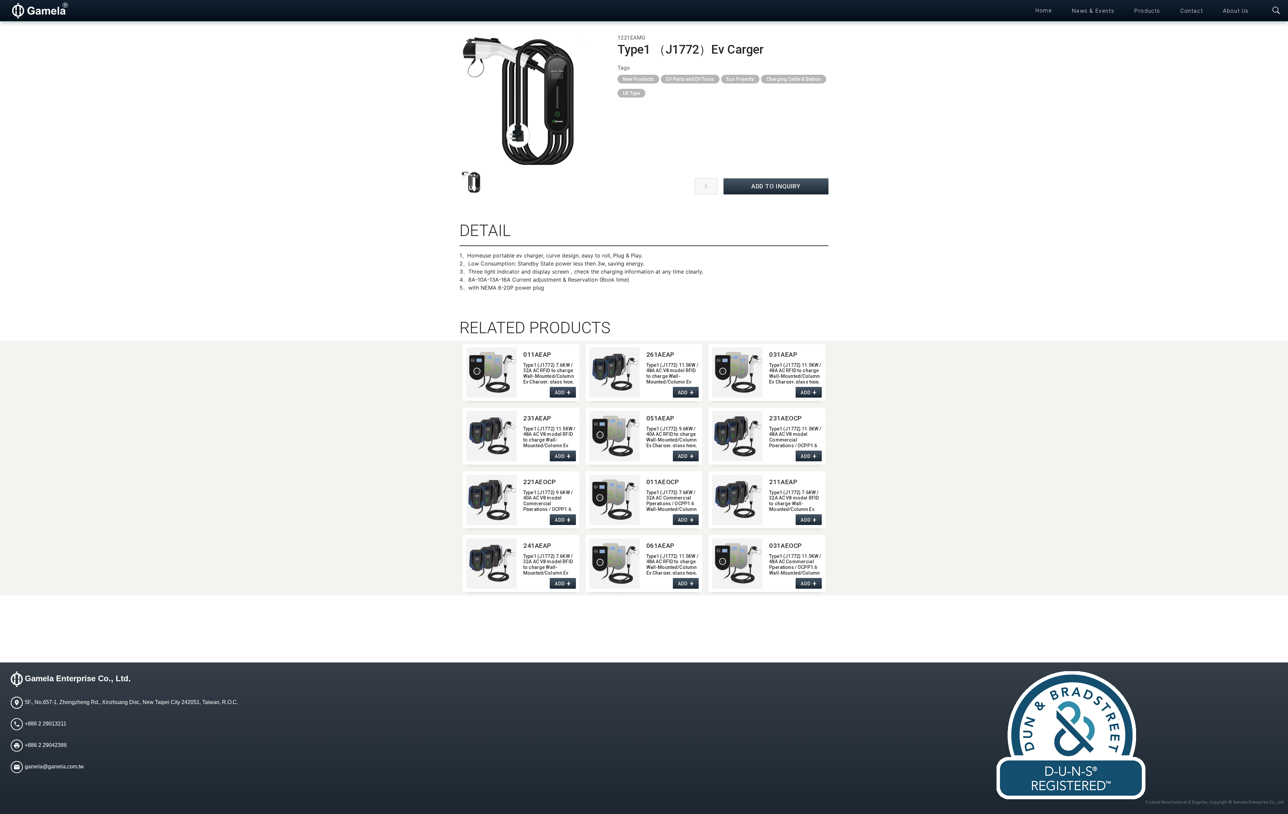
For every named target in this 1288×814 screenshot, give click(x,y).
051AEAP (660, 418)
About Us (1236, 11)
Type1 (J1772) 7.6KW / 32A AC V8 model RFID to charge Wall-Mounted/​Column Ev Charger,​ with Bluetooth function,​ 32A (795, 500)
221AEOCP (539, 482)
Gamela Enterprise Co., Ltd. (78, 678)
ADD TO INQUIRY (776, 186)
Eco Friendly (740, 79)
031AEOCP (785, 545)
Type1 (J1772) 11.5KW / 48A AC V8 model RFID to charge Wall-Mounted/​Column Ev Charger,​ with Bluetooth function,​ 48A (549, 436)
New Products (638, 79)
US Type (631, 93)
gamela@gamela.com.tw (54, 766)
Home (1043, 10)
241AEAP (537, 545)
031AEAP (783, 354)
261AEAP (660, 354)
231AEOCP (785, 418)
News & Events (1093, 11)
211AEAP (783, 482)
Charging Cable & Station (793, 79)
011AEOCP (662, 482)
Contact (1191, 11)
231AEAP (537, 418)
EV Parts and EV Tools (690, 79)
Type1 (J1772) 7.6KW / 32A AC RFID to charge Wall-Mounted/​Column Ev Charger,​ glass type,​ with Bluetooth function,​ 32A (549, 373)
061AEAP (660, 545)
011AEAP (537, 354)
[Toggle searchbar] (1276, 10)
